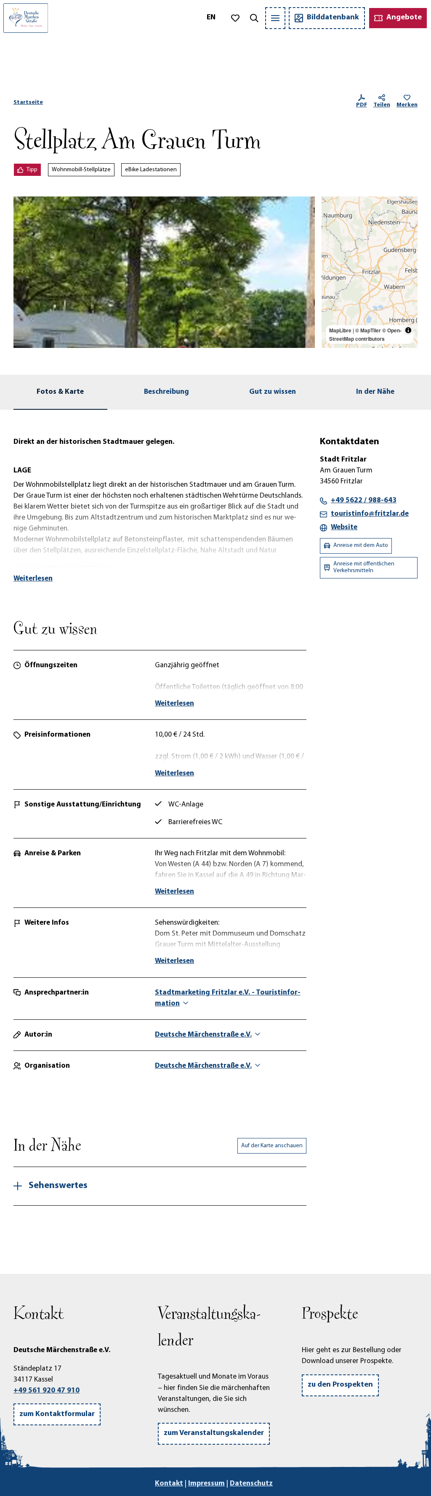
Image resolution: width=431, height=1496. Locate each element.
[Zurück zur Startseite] (25, 18)
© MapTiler (368, 330)
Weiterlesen (33, 578)
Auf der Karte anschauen (272, 1146)
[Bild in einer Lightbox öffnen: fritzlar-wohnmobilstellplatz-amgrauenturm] (164, 272)
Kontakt (169, 1483)
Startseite (28, 102)
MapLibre (340, 330)
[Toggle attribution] (408, 330)
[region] (370, 272)
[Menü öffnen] (275, 18)
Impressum (206, 1483)
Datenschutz (251, 1483)
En (211, 17)
